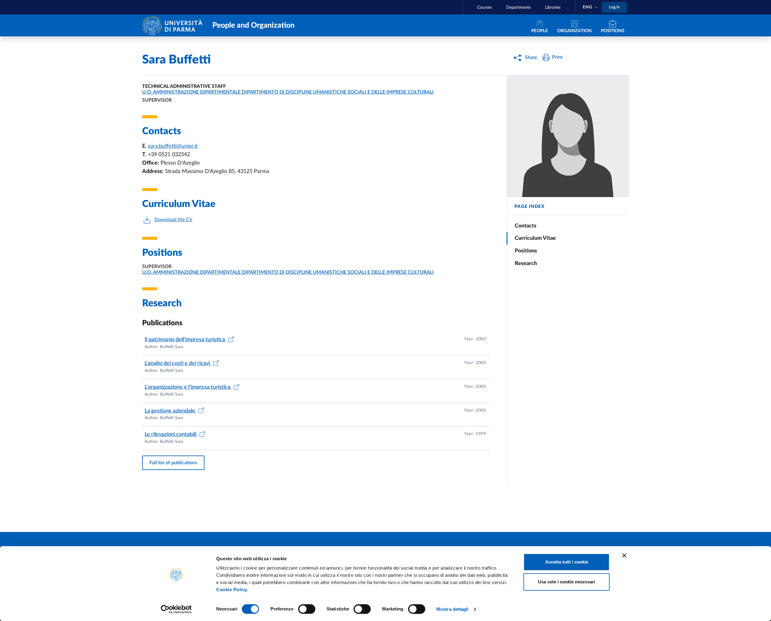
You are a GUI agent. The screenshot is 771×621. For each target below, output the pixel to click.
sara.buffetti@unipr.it (173, 146)
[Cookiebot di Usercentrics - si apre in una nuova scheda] (176, 609)
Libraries (552, 7)
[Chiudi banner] (624, 555)
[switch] (306, 609)
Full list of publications (173, 462)
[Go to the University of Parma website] (173, 25)
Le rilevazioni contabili (171, 434)
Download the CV (173, 219)
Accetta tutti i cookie (566, 561)
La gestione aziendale (170, 411)
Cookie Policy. (232, 589)
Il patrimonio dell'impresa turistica (185, 339)
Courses (484, 7)
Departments (518, 7)
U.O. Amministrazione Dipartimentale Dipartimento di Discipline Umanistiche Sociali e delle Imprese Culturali (288, 92)
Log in (614, 7)
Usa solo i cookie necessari (566, 581)
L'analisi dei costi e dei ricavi (178, 363)
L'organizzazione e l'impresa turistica (188, 387)
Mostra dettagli (452, 609)
